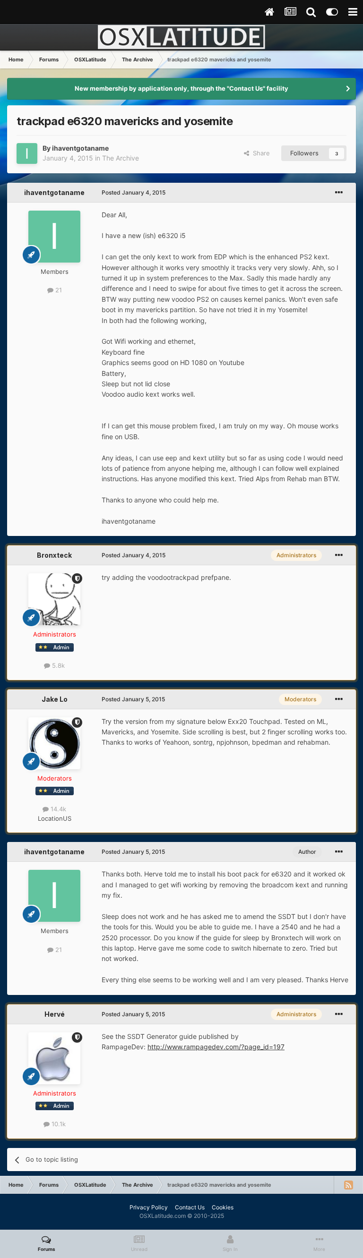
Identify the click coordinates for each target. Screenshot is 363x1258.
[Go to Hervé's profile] (54, 1058)
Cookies (222, 1207)
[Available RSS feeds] (348, 1185)
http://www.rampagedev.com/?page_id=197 (216, 1047)
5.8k (57, 665)
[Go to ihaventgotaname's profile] (27, 153)
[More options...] (338, 192)
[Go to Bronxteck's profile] (54, 599)
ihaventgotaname (80, 148)
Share (259, 153)
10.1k (58, 1124)
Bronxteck (54, 555)
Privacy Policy (149, 1207)
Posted (133, 192)
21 (57, 290)
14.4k (57, 809)
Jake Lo (55, 699)
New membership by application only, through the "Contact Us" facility (181, 88)
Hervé (54, 1014)
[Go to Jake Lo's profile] (54, 743)
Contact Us (190, 1207)
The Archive (120, 158)
